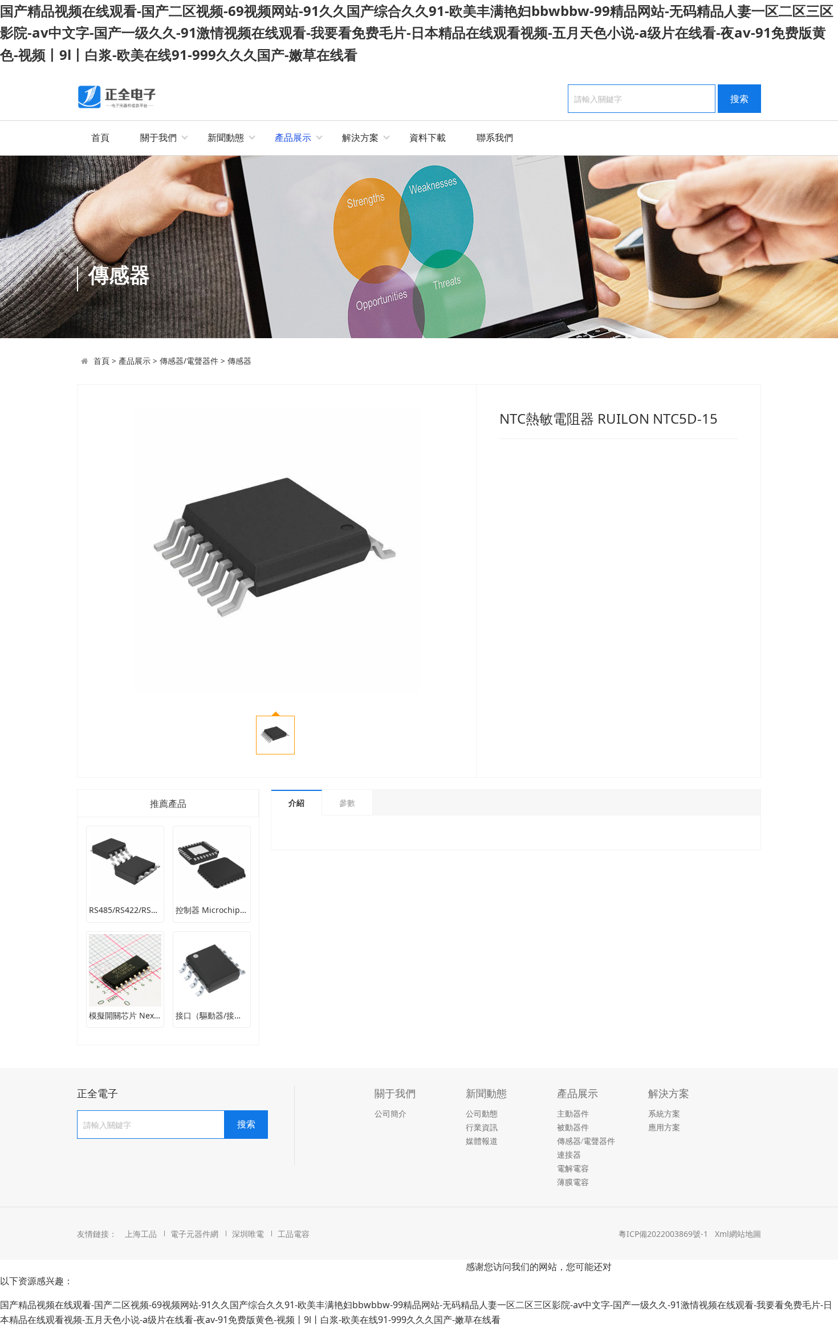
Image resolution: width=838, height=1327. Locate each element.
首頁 (100, 137)
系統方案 (664, 1114)
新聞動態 (226, 137)
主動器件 (573, 1114)
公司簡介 (390, 1114)
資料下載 (427, 137)
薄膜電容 (573, 1182)
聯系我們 (495, 137)
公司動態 (482, 1114)
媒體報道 (482, 1141)
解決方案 (360, 137)
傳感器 (239, 360)
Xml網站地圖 (738, 1233)
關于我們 (158, 137)
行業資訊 (482, 1127)
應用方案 (664, 1127)
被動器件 (573, 1127)
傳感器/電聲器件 (189, 360)
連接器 (569, 1155)
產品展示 (293, 137)
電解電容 (573, 1168)
